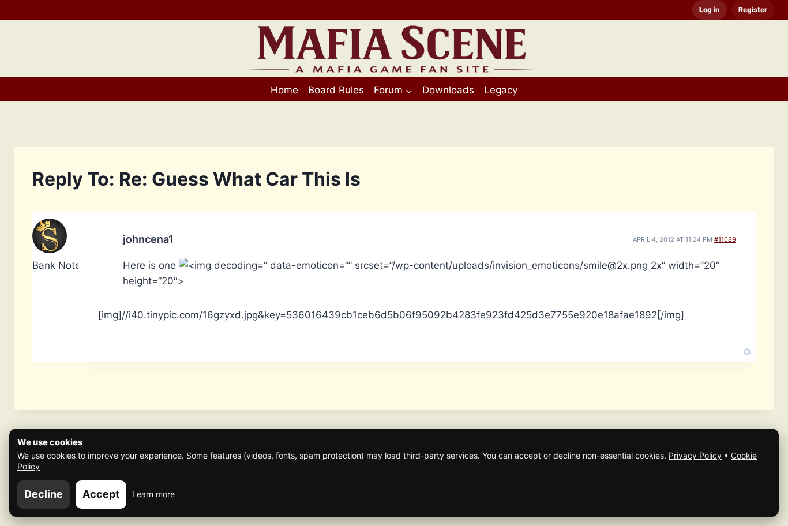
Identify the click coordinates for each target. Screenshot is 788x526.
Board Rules (336, 90)
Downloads (448, 90)
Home (284, 90)
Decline (43, 494)
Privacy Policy (695, 455)
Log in (709, 9)
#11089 (725, 239)
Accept (100, 494)
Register (752, 9)
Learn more (153, 494)
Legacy (500, 90)
